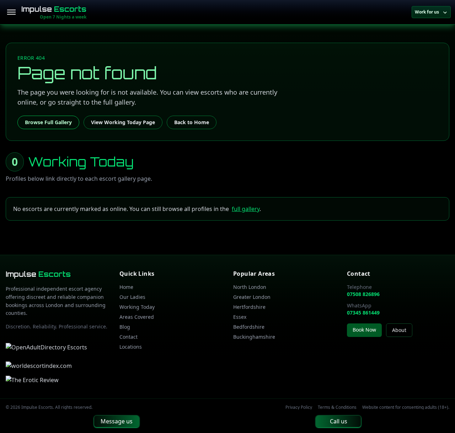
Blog (124, 326)
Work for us (427, 12)
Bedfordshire (248, 326)
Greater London (252, 297)
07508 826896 (363, 294)
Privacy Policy (298, 407)
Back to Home (191, 122)
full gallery (245, 209)
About (399, 330)
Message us (117, 421)
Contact (128, 336)
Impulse (53, 9)
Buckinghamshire (254, 336)
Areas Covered (136, 316)
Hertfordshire (249, 306)
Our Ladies (132, 297)
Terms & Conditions (337, 407)
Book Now (364, 329)
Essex (239, 316)
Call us (338, 421)
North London (249, 287)
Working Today (137, 306)
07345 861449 (363, 312)
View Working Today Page (123, 122)
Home (126, 287)
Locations (130, 346)
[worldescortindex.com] (39, 365)
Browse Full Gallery (48, 122)
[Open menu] (11, 12)
